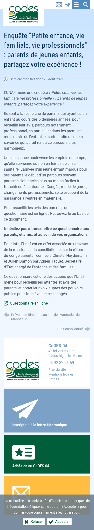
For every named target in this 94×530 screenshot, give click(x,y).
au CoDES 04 (30, 465)
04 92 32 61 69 (61, 362)
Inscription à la (39, 424)
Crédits (53, 379)
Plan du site (57, 370)
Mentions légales (61, 374)
